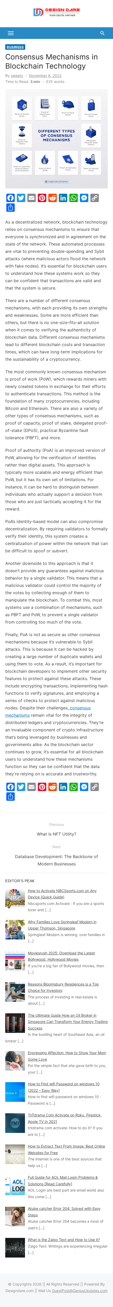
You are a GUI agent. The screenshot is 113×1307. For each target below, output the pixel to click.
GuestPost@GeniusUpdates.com (79, 1290)
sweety (17, 75)
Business (15, 47)
